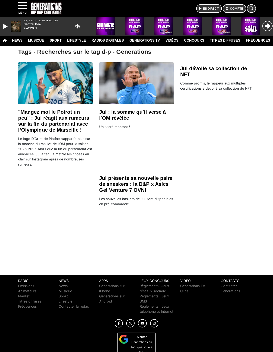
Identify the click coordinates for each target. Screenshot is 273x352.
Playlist (24, 296)
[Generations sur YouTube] (142, 323)
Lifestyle (76, 40)
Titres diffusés (225, 40)
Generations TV (144, 40)
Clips (184, 291)
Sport (56, 40)
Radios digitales (107, 40)
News (17, 40)
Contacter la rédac (74, 306)
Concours (194, 40)
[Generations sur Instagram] (154, 323)
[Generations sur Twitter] (130, 323)
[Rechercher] (251, 8)
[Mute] (78, 26)
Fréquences (258, 40)
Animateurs (27, 291)
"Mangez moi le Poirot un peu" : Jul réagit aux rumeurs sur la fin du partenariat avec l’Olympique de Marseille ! (53, 121)
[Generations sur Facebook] (119, 323)
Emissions (26, 286)
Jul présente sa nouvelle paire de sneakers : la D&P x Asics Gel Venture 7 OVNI (135, 184)
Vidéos (172, 40)
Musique (36, 40)
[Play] (6, 26)
